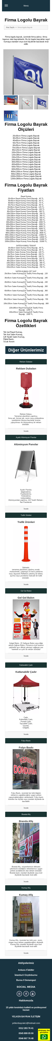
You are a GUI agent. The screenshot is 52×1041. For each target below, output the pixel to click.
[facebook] (26, 994)
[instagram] (19, 994)
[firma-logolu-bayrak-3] (41, 102)
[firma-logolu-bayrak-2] (26, 102)
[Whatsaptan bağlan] (44, 1036)
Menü (26, 6)
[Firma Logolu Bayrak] (26, 72)
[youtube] (33, 994)
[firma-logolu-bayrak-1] (11, 100)
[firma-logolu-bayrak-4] (11, 115)
